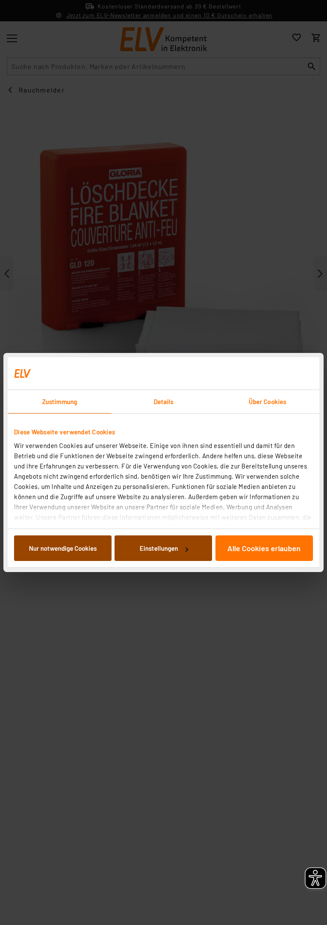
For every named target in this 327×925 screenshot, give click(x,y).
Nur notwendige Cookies (63, 548)
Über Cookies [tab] (267, 401)
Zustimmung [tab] (59, 401)
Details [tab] (164, 401)
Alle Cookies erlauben (264, 548)
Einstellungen (159, 548)
